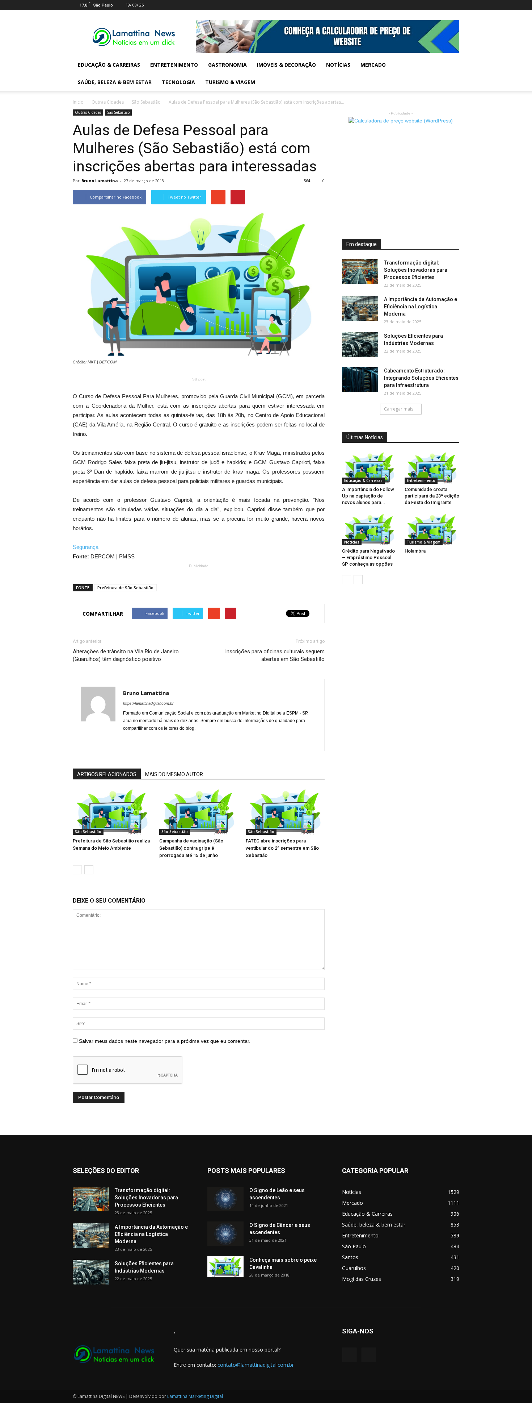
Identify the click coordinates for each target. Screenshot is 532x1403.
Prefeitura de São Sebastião (125, 587)
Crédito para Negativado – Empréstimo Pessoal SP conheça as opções (368, 557)
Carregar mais (398, 409)
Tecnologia (178, 82)
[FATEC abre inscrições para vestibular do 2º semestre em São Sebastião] (285, 811)
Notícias (338, 64)
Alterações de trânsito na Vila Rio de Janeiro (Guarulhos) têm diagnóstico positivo (126, 655)
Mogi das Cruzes (361, 1278)
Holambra (415, 551)
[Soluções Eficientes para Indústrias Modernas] (360, 344)
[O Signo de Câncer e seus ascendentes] (225, 1233)
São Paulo (354, 1246)
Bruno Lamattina (99, 180)
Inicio (78, 102)
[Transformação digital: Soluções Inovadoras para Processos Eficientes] (360, 271)
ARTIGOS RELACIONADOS (106, 774)
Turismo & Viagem (230, 82)
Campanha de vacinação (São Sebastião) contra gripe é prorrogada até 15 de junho (191, 848)
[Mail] (441, 5)
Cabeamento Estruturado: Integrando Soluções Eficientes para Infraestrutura (421, 378)
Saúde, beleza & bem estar (115, 82)
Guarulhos (354, 1268)
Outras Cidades (108, 102)
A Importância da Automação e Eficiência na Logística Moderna (420, 306)
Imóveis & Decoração (286, 64)
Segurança (85, 547)
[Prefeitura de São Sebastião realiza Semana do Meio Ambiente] (112, 811)
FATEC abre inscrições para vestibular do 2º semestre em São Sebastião (282, 848)
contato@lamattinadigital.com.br (256, 1364)
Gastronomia (227, 64)
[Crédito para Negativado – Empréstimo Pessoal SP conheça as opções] (369, 529)
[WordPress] (453, 5)
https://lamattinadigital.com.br (148, 703)
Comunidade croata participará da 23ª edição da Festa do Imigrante (432, 496)
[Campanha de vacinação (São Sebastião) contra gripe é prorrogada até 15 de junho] (198, 811)
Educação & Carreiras (109, 64)
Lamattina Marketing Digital (195, 1396)
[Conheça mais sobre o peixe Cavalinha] (225, 1266)
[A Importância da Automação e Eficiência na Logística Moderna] (360, 308)
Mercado (373, 64)
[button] (450, 73)
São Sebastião (146, 102)
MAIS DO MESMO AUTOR (174, 774)
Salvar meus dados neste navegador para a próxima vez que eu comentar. (164, 1041)
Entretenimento (174, 64)
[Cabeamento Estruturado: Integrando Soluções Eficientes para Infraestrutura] (360, 379)
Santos (350, 1257)
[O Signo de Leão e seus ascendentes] (225, 1199)
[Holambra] (432, 529)
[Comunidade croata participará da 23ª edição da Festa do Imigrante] (432, 468)
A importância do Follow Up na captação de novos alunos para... (368, 496)
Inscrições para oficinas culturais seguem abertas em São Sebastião (275, 655)
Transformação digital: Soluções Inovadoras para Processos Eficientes (415, 270)
